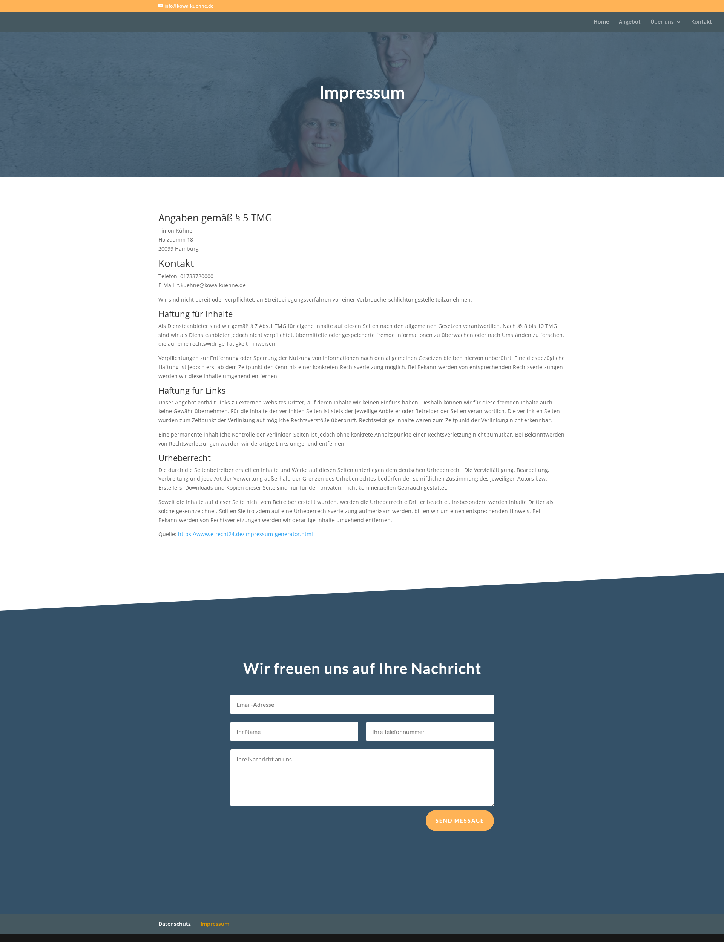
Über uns (662, 22)
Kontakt (701, 22)
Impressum (215, 923)
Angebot (630, 22)
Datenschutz (174, 923)
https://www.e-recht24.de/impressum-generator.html (245, 534)
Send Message (460, 820)
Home (601, 22)
